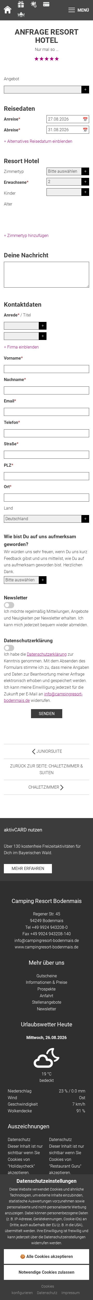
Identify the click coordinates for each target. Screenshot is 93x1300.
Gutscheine (46, 975)
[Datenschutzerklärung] (9, 648)
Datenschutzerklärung (47, 654)
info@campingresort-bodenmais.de (46, 940)
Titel (27, 315)
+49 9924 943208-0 (50, 927)
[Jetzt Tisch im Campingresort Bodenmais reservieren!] (21, 15)
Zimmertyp (14, 171)
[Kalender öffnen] (86, 119)
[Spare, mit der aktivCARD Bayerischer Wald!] (46, 5)
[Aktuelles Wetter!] (33, 5)
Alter (8, 204)
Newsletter (46, 1008)
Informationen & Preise (46, 982)
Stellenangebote (46, 1002)
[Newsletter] (9, 605)
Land (8, 508)
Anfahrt (46, 995)
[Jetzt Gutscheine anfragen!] (21, 5)
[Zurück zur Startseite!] (7, 10)
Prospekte (46, 989)
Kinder (10, 193)
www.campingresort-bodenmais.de (46, 947)
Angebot (11, 78)
